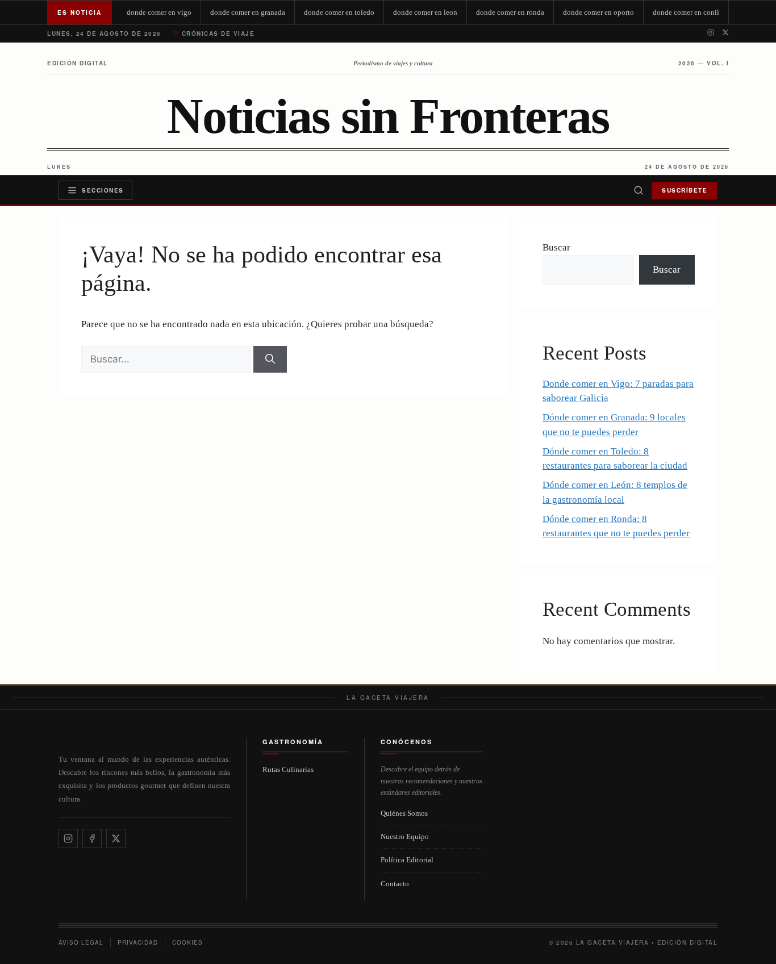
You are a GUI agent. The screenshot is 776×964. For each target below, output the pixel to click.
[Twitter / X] (725, 33)
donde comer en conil (686, 12)
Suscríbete (684, 190)
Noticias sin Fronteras (388, 116)
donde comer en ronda (510, 12)
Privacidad (138, 942)
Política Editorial (407, 860)
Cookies (187, 942)
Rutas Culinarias (288, 769)
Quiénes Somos (404, 813)
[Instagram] (710, 33)
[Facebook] (92, 838)
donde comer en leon (425, 12)
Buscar (556, 247)
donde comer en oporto (598, 12)
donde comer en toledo (339, 12)
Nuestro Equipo (405, 836)
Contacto (395, 883)
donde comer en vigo (159, 12)
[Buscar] (638, 190)
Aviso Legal (81, 942)
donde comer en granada (247, 12)
